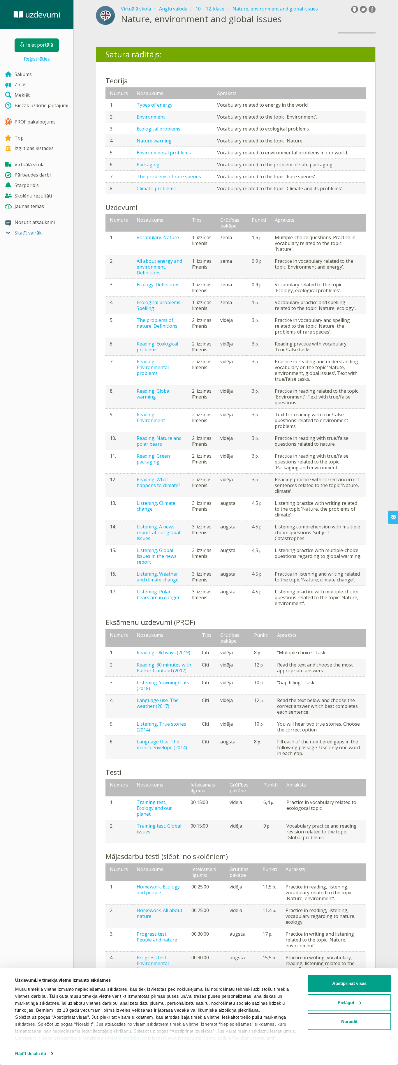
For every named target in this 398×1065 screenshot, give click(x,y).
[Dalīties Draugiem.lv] (354, 9)
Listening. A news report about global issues (158, 532)
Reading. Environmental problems (153, 367)
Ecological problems (158, 129)
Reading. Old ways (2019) (163, 652)
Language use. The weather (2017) (158, 703)
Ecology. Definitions (158, 284)
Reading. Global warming (153, 394)
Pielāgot (346, 1002)
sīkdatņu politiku (122, 1038)
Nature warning (154, 140)
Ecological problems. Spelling (159, 305)
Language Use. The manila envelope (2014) (162, 744)
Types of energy (154, 105)
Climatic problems (156, 188)
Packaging (148, 164)
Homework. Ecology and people (158, 890)
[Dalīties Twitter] (363, 9)
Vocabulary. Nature (158, 237)
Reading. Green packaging (153, 459)
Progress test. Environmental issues (153, 963)
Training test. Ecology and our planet (154, 808)
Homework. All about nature (159, 913)
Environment (151, 117)
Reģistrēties (37, 59)
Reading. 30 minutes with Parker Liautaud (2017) (164, 668)
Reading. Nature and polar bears (159, 441)
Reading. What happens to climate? (158, 482)
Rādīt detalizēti (30, 1053)
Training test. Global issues (159, 829)
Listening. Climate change (156, 506)
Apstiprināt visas (349, 983)
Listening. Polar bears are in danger (158, 594)
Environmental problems (164, 152)
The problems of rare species (169, 176)
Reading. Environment (151, 417)
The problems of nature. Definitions (157, 323)
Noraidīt (349, 1021)
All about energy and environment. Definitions (159, 267)
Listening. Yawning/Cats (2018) (163, 685)
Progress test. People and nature (157, 937)
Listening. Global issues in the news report (157, 556)
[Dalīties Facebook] (372, 9)
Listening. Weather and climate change (158, 577)
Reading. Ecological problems (157, 347)
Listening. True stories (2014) (161, 727)
